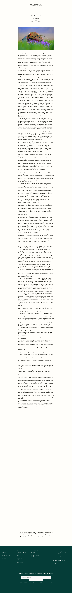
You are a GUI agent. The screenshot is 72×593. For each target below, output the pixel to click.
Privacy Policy (53, 582)
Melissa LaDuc (22, 531)
